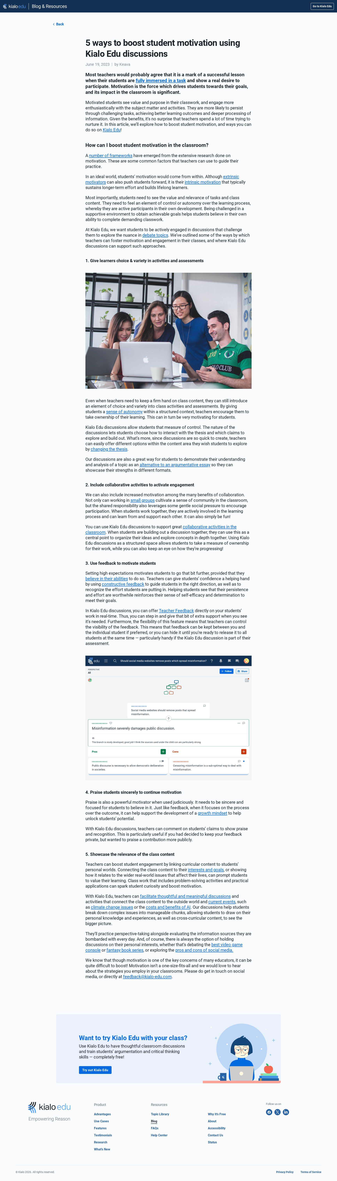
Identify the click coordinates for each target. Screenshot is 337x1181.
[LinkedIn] (286, 1112)
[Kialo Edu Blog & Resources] (35, 6)
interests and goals (206, 869)
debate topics (155, 235)
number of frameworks (110, 155)
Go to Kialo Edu (322, 6)
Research (100, 1142)
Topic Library (160, 1114)
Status (212, 1142)
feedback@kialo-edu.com (147, 976)
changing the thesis (109, 449)
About (212, 1121)
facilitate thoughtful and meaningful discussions (185, 896)
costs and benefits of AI (168, 907)
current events (221, 901)
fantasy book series (124, 950)
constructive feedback (123, 584)
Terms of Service (311, 1172)
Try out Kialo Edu (95, 1070)
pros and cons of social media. (204, 950)
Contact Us (215, 1135)
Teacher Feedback (176, 610)
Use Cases (101, 1121)
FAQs (154, 1128)
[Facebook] (269, 1112)
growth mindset (212, 813)
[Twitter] (277, 1112)
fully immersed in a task (161, 80)
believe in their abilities (106, 578)
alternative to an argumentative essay (175, 464)
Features (100, 1128)
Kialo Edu (112, 129)
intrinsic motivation (203, 182)
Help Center (159, 1135)
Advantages (102, 1114)
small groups (142, 500)
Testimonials (103, 1135)
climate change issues (112, 907)
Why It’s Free (217, 1114)
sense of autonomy (124, 411)
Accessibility (216, 1128)
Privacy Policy (285, 1172)
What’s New (102, 1149)
